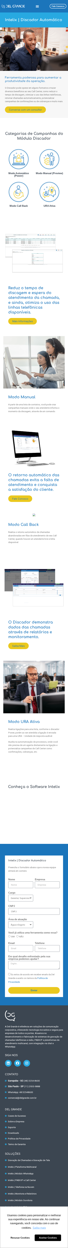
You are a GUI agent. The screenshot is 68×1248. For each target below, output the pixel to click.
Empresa (40, 879)
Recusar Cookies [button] (20, 1237)
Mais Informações (22, 321)
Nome (11, 879)
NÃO (21, 936)
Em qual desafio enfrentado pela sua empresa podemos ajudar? (29, 957)
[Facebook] (17, 1063)
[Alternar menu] (37, 6)
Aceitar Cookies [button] (48, 1237)
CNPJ (11, 906)
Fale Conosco (20, 498)
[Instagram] (26, 1063)
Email (11, 943)
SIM (13, 936)
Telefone (40, 943)
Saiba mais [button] (39, 1227)
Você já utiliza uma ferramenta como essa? (32, 932)
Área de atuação (17, 919)
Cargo (11, 892)
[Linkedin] (8, 1063)
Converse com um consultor (25, 109)
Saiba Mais (18, 645)
